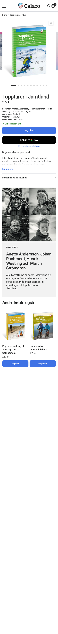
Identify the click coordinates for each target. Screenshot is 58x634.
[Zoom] (51, 22)
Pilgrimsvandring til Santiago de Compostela (13, 350)
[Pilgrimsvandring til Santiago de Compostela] (15, 326)
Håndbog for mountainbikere (38, 348)
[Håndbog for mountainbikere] (43, 326)
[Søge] (49, 6)
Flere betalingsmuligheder (29, 146)
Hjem (4, 15)
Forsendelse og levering (14, 177)
